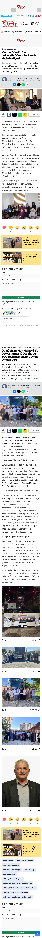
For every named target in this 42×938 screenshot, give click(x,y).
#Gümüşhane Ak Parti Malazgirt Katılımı (17, 883)
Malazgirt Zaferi (9, 443)
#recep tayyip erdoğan (25, 861)
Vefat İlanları (32, 31)
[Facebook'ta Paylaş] (9, 115)
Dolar (39, 22)
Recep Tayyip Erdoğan (27, 526)
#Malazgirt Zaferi (9, 874)
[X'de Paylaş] (14, 115)
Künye (19, 16)
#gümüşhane (8, 861)
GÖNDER (21, 297)
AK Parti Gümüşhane (11, 483)
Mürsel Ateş (26, 440)
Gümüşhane (19, 31)
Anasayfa (7, 31)
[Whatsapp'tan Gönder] (20, 115)
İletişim (24, 16)
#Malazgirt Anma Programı (13, 879)
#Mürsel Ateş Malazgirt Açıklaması (15, 892)
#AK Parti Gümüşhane (11, 865)
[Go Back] (37, 933)
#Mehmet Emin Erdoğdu (12, 870)
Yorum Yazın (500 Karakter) (11, 280)
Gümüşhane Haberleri (10, 49)
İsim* (4, 272)
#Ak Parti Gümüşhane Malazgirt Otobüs (17, 897)
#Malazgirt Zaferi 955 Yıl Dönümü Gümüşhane (19, 888)
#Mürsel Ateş (29, 870)
